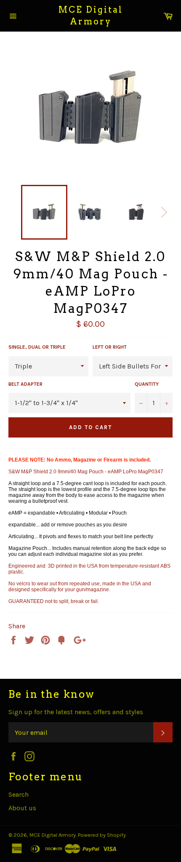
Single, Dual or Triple (37, 347)
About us (22, 808)
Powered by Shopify (102, 835)
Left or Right (110, 347)
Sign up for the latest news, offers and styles (75, 712)
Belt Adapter (25, 384)
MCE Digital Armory (91, 16)
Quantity (147, 384)
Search (18, 794)
